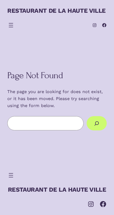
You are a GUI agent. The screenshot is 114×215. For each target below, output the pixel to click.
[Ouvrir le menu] (11, 25)
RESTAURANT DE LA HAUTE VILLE (56, 10)
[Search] (97, 123)
